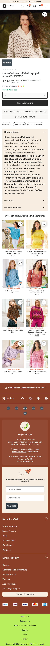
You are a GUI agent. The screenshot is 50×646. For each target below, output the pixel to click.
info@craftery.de (25, 434)
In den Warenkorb (25, 103)
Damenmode (19, 124)
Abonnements (8, 540)
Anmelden (11, 506)
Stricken (6, 124)
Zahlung (6, 579)
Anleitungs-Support (11, 588)
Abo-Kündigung (9, 584)
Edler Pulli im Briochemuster (13, 330)
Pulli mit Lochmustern (13, 291)
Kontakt (5, 565)
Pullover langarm (35, 124)
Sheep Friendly (9, 531)
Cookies (25, 630)
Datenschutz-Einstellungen (25, 625)
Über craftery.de (9, 526)
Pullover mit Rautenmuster (36, 371)
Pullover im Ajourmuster (13, 371)
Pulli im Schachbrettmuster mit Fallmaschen (37, 253)
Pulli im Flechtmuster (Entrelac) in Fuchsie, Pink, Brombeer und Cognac (37, 332)
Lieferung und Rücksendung (14, 570)
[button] (21, 57)
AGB (25, 634)
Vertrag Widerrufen (25, 594)
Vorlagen (6, 550)
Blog (4, 536)
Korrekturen (7, 545)
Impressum (25, 616)
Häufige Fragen (9, 574)
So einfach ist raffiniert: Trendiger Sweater (13, 253)
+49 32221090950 (26, 439)
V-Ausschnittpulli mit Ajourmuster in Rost (36, 292)
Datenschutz (25, 621)
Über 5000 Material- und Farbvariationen (25, 1)
